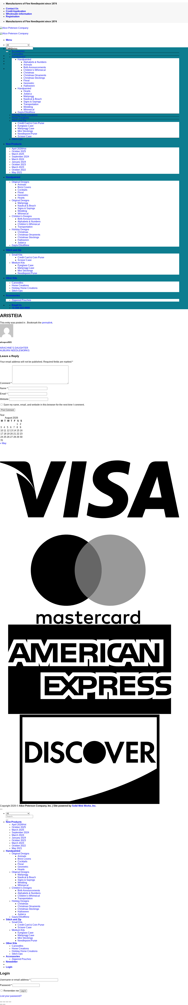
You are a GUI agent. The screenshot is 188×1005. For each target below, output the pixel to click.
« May (3, 443)
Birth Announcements (35, 67)
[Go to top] (1, 809)
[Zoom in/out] (1, 1001)
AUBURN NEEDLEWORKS (15, 350)
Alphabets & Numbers (35, 62)
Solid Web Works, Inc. (84, 806)
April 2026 (17, 148)
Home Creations (20, 118)
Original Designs (20, 182)
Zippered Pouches (21, 300)
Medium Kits (18, 262)
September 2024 (20, 156)
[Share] (7, 1001)
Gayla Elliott (24, 112)
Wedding (28, 107)
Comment (6, 383)
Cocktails (22, 190)
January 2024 (19, 162)
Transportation (31, 104)
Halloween (29, 86)
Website (4, 399)
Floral (27, 80)
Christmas (29, 72)
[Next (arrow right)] (4, 1004)
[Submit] (7, 51)
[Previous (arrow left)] (1, 1004)
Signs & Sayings (32, 101)
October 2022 (19, 170)
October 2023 (19, 164)
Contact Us (12, 8)
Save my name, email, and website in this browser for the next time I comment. (44, 404)
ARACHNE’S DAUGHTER (14, 348)
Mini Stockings (25, 131)
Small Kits (17, 255)
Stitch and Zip (19, 120)
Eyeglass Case (25, 126)
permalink (47, 322)
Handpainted (18, 57)
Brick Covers (24, 187)
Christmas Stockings (34, 78)
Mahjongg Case (26, 128)
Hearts (27, 91)
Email (3, 393)
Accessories (18, 51)
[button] (9, 40)
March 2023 (18, 167)
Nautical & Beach (33, 99)
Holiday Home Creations (24, 115)
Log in (23, 991)
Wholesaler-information (19, 14)
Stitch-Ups (17, 139)
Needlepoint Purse (27, 133)
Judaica (28, 93)
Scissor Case (25, 136)
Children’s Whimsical (35, 70)
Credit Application (16, 11)
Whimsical (29, 109)
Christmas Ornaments (35, 75)
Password (6, 985)
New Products (14, 144)
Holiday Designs (20, 229)
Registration (13, 16)
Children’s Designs (22, 216)
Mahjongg (29, 96)
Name (4, 388)
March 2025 (18, 154)
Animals (28, 64)
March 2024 (18, 159)
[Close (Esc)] (10, 1001)
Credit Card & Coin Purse (31, 123)
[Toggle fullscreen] (4, 1001)
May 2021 (17, 172)
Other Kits (11, 278)
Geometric (29, 83)
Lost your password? (11, 996)
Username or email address (15, 979)
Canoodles (17, 54)
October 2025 (19, 151)
